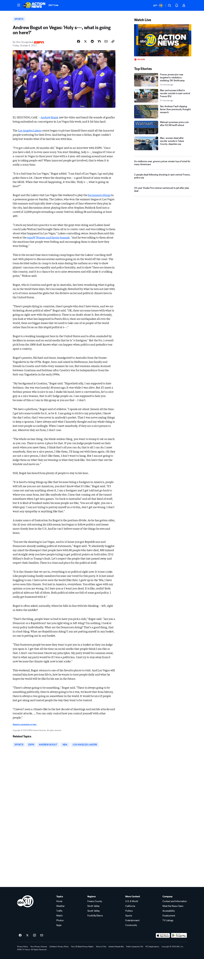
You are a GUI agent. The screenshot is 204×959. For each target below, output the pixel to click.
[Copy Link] (112, 41)
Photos (59, 920)
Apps (58, 925)
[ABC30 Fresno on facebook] (20, 935)
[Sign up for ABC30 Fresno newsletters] (42, 935)
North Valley (93, 906)
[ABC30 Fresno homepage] (34, 5)
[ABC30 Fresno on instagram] (34, 935)
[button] (19, 5)
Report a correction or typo (24, 724)
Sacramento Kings (99, 195)
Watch (59, 915)
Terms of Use (101, 946)
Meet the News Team (172, 906)
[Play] (162, 40)
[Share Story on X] (85, 41)
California (130, 906)
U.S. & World (131, 901)
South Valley (93, 911)
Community (131, 925)
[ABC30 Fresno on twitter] (27, 935)
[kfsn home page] (25, 901)
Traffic (59, 911)
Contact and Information (174, 901)
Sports (128, 915)
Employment (168, 915)
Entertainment (132, 920)
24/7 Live (53, 5)
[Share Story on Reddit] (92, 41)
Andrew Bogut (49, 117)
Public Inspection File (134, 946)
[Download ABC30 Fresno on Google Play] (179, 935)
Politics (128, 911)
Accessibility (168, 911)
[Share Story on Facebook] (78, 41)
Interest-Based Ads (116, 946)
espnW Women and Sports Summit (48, 237)
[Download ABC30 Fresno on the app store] (163, 935)
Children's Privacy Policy (59, 946)
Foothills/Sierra (95, 915)
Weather (60, 906)
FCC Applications (152, 946)
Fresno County (94, 901)
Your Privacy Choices (38, 946)
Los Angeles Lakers (29, 130)
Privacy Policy (22, 946)
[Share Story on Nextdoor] (99, 41)
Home (59, 901)
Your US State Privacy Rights (82, 946)
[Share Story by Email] (106, 41)
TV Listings (167, 920)
